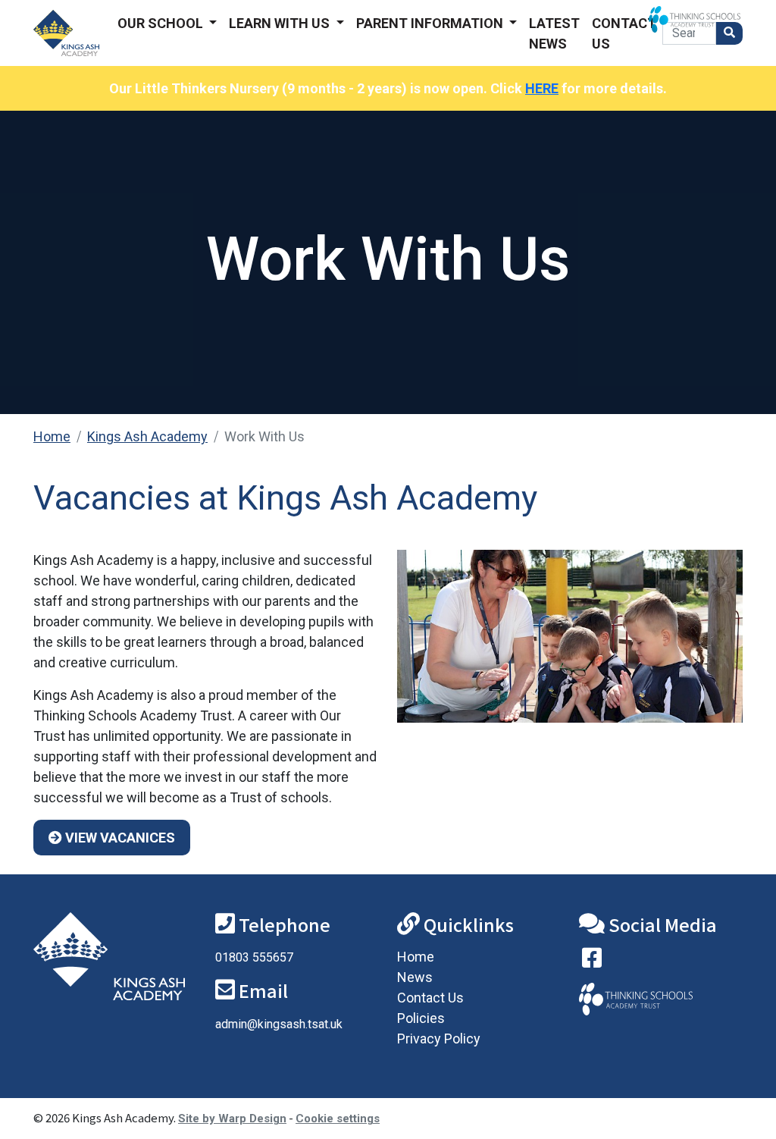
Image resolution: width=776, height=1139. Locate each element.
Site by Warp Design (232, 1118)
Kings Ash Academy (147, 436)
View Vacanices (118, 838)
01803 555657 (254, 957)
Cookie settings (338, 1118)
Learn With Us (281, 23)
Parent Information (431, 23)
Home (51, 436)
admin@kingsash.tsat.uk (279, 1024)
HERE (542, 88)
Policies (421, 1018)
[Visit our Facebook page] (592, 961)
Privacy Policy (438, 1038)
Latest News (554, 33)
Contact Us (624, 33)
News (415, 977)
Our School (161, 23)
